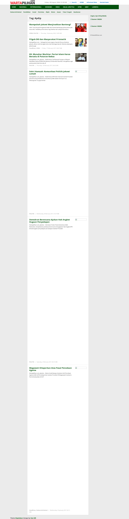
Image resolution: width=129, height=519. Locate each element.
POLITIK (35, 33)
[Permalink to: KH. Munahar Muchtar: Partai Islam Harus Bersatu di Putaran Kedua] (81, 57)
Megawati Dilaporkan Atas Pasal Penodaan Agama (50, 369)
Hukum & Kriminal (42, 510)
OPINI (31, 33)
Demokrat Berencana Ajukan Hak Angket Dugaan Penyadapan (49, 220)
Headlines (32, 48)
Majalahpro (19, 518)
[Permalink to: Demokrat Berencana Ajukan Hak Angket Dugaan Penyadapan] (81, 289)
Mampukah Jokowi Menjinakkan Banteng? (50, 24)
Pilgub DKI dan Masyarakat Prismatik (47, 39)
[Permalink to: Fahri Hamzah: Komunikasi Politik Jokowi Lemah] (81, 141)
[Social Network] (114, 2)
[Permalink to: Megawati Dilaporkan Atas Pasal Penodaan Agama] (81, 438)
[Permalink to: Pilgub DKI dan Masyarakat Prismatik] (81, 42)
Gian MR (33, 518)
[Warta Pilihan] (22, 2)
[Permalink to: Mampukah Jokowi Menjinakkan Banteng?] (81, 27)
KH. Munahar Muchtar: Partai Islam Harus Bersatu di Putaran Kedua (49, 55)
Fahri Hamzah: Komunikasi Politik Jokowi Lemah (49, 72)
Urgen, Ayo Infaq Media (98, 16)
